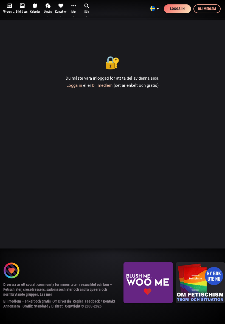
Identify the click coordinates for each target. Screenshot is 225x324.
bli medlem (102, 85)
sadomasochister (59, 289)
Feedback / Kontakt (100, 301)
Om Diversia (61, 301)
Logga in (177, 9)
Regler (78, 301)
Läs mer (46, 294)
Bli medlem (207, 9)
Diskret (57, 306)
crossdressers (34, 289)
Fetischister (12, 289)
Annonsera (11, 306)
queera (95, 289)
